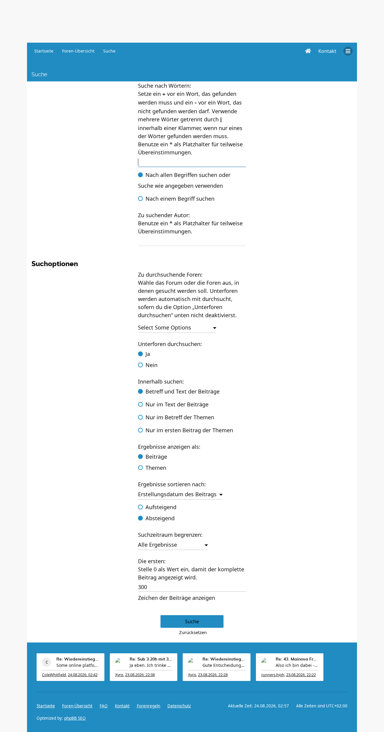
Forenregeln (148, 706)
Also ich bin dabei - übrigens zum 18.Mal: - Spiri (297, 665)
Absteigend (160, 518)
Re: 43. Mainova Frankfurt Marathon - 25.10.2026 (297, 659)
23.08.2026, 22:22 (301, 674)
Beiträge (156, 456)
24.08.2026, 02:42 (83, 674)
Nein (152, 365)
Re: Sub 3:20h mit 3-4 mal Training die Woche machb (151, 659)
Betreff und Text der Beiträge (183, 391)
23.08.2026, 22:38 (140, 674)
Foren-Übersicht (77, 706)
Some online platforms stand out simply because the (77, 665)
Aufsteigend (161, 507)
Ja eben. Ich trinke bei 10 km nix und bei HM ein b (151, 665)
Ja (148, 353)
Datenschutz (179, 706)
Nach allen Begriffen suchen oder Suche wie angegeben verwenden (184, 180)
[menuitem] (327, 51)
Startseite (46, 706)
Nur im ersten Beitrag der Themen (189, 430)
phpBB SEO (75, 718)
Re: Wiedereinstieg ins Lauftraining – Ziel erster (77, 659)
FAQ (104, 706)
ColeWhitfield (54, 674)
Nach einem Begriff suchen (180, 198)
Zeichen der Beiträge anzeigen (176, 597)
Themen (156, 467)
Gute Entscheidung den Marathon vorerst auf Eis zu (223, 665)
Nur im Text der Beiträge (177, 404)
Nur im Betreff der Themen (180, 417)
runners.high (272, 674)
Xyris (119, 674)
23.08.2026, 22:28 (213, 674)
